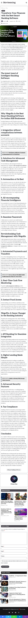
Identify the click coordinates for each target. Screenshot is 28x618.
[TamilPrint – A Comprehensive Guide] (4, 577)
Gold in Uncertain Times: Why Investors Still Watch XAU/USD (7, 502)
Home (3, 8)
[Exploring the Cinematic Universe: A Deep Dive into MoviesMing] (4, 583)
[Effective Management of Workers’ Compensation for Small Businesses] (4, 601)
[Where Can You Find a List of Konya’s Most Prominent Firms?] (21, 511)
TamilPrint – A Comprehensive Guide (18, 575)
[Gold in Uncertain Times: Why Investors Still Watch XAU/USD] (7, 496)
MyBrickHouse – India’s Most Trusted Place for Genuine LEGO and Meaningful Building (20, 503)
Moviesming (22, 609)
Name (2, 546)
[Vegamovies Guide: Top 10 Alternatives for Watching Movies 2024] (4, 595)
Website (2, 556)
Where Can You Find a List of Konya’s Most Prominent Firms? (21, 518)
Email (2, 551)
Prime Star (14, 484)
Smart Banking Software (14, 469)
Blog (7, 8)
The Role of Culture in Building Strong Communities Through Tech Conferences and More (6, 511)
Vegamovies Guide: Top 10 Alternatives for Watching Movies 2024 (17, 595)
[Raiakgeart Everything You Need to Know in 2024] (4, 589)
